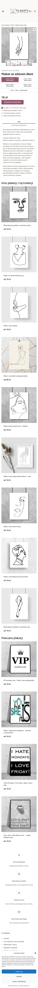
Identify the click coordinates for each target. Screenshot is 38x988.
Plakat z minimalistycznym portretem (16, 577)
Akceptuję (19, 971)
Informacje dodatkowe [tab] (19, 125)
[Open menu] (3, 11)
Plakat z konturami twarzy (12, 527)
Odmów (19, 976)
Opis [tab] (19, 122)
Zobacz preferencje (19, 981)
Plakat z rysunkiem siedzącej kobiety (15, 376)
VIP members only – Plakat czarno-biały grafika (19, 680)
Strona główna (5, 25)
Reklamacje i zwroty (10, 945)
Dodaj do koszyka (12, 102)
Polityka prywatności (13, 985)
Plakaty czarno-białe (21, 25)
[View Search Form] (35, 11)
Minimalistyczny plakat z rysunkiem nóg (17, 627)
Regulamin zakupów (10, 948)
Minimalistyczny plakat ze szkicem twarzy (17, 225)
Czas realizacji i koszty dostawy (14, 942)
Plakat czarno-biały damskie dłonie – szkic (17, 476)
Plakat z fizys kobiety (10, 326)
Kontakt (6, 938)
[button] (35, 953)
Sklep (12, 25)
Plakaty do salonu (10, 71)
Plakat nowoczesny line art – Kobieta (16, 426)
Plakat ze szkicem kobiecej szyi (14, 276)
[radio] (10, 79)
